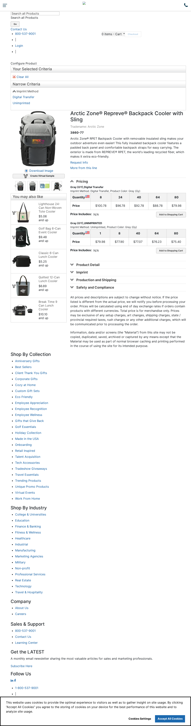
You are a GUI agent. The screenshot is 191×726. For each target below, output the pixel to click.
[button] (113, 33)
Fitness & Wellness (28, 532)
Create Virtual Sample (42, 175)
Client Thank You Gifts (31, 373)
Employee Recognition (31, 409)
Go (15, 24)
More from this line (83, 168)
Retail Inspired (25, 451)
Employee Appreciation (31, 403)
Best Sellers (23, 367)
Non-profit (22, 568)
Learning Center (26, 643)
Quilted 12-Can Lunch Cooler (49, 279)
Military (20, 562)
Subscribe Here (21, 666)
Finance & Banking (28, 526)
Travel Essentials (27, 474)
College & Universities (30, 514)
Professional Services (30, 574)
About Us (21, 608)
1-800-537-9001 (26, 688)
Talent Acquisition (27, 457)
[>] (61, 186)
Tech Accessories (27, 462)
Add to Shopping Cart (171, 214)
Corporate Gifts (26, 379)
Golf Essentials (25, 427)
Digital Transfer (23, 97)
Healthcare (22, 538)
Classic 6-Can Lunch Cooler (48, 255)
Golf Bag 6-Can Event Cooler (50, 230)
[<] (16, 186)
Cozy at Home (25, 385)
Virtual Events (25, 492)
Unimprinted (21, 103)
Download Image (41, 171)
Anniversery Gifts (27, 361)
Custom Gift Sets (27, 391)
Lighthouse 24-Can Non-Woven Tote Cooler (50, 207)
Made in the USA (27, 439)
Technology (23, 586)
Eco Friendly (24, 397)
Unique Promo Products (32, 486)
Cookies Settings (140, 718)
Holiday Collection (28, 433)
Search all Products (24, 17)
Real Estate (23, 580)
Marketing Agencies (29, 556)
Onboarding (23, 445)
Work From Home (27, 498)
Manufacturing (25, 550)
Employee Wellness (28, 415)
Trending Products (28, 480)
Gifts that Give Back (29, 421)
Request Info (79, 162)
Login (19, 45)
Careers (20, 614)
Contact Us (19, 29)
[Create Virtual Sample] (14, 212)
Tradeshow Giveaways (31, 468)
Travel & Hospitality (29, 592)
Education (22, 520)
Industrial (21, 544)
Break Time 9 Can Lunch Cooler (48, 305)
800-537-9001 (25, 34)
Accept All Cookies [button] (170, 718)
